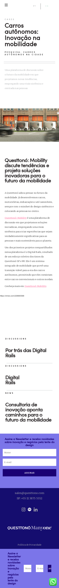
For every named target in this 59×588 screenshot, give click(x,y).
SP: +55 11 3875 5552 (29, 498)
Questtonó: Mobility (16, 218)
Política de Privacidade (29, 544)
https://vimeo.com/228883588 (12, 295)
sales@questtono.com (29, 493)
